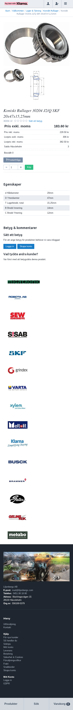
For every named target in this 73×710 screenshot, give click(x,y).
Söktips (7, 644)
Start (7, 11)
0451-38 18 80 (20, 593)
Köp (29, 167)
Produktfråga (14, 160)
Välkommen (18, 11)
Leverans (7, 650)
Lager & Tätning (33, 11)
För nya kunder (10, 637)
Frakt (5, 663)
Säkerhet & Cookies (13, 657)
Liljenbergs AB (10, 587)
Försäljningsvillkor (12, 660)
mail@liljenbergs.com (22, 590)
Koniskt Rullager (51, 11)
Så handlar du (10, 640)
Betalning (8, 653)
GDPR (6, 683)
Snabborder (9, 667)
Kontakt (7, 627)
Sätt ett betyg (35, 121)
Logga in (10, 246)
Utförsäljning (9, 624)
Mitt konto (8, 647)
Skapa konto (26, 246)
